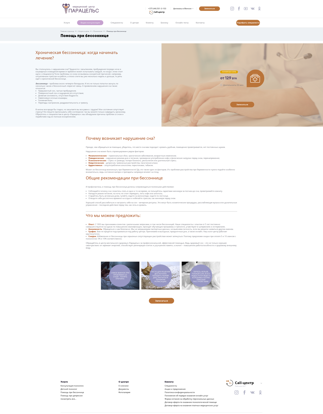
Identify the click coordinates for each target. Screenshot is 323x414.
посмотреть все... (68, 399)
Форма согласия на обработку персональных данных (189, 399)
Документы (123, 389)
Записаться (209, 8)
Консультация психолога (72, 385)
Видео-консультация (90, 22)
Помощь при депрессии (72, 395)
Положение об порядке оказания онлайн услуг (186, 395)
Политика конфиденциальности (180, 392)
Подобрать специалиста (248, 22)
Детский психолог (69, 389)
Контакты (200, 22)
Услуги (67, 22)
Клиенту (150, 22)
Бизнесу (164, 22)
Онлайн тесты (182, 22)
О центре (134, 22)
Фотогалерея (124, 392)
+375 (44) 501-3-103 (157, 8)
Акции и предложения (175, 389)
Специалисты (117, 22)
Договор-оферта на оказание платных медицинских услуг (191, 405)
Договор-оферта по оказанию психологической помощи (191, 402)
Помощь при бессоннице (72, 392)
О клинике (123, 385)
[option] (121, 276)
